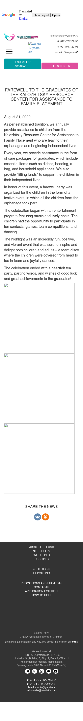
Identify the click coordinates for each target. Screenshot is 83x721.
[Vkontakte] (37, 516)
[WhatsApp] (41, 671)
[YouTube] (55, 671)
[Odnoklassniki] (45, 516)
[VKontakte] (48, 671)
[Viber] (34, 671)
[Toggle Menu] (9, 51)
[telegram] (27, 671)
